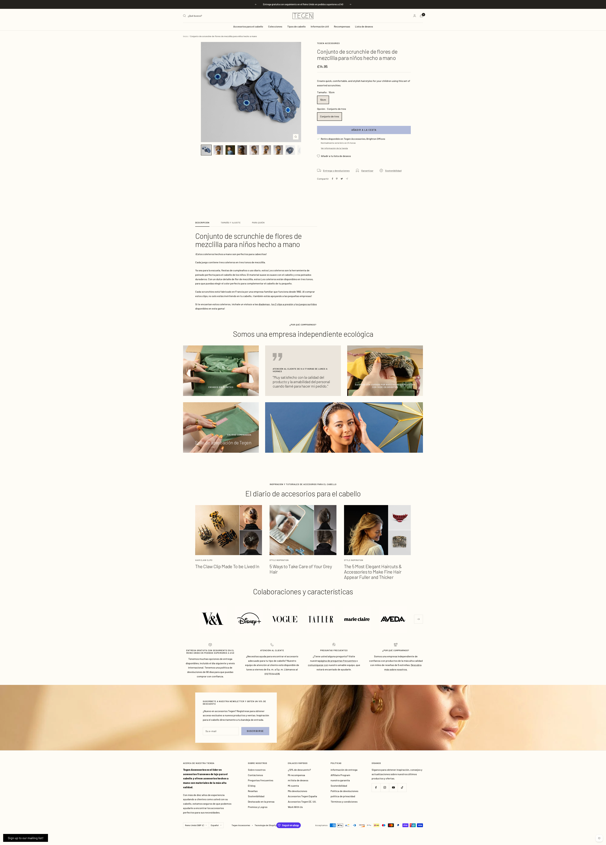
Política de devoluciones (344, 790)
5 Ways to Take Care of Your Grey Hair (301, 568)
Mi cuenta (293, 785)
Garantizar (367, 170)
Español (215, 825)
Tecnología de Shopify (265, 825)
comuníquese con (318, 664)
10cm (323, 99)
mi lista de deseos (298, 780)
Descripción (202, 222)
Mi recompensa (296, 775)
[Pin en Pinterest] (337, 179)
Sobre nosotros (256, 769)
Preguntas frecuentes (260, 780)
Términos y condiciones (344, 801)
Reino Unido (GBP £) (194, 825)
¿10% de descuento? (299, 769)
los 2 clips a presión (282, 304)
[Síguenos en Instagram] (384, 787)
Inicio (185, 36)
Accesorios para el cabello (248, 26)
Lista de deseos (364, 26)
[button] (25, 838)
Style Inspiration (279, 560)
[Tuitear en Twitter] (341, 179)
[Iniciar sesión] (414, 15)
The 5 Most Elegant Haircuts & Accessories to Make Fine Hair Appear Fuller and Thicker (373, 571)
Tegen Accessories (328, 43)
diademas (264, 304)
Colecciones (275, 26)
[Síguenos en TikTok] (402, 787)
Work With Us (295, 806)
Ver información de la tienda (334, 148)
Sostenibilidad (393, 170)
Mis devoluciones (297, 790)
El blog (251, 785)
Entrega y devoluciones (336, 170)
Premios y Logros (257, 806)
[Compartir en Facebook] (332, 179)
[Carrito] (421, 15)
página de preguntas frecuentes (337, 660)
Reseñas (253, 790)
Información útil (320, 26)
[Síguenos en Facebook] (376, 787)
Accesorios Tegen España (302, 796)
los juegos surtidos (306, 304)
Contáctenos (255, 775)
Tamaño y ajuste (231, 222)
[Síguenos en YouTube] (393, 787)
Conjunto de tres (329, 116)
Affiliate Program (340, 775)
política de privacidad (343, 796)
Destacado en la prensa (261, 801)
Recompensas (342, 26)
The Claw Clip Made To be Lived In (227, 566)
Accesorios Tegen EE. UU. (302, 801)
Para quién (258, 222)
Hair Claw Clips (203, 560)
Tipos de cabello (296, 26)
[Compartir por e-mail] (347, 179)
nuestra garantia (340, 780)
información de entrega (344, 769)
